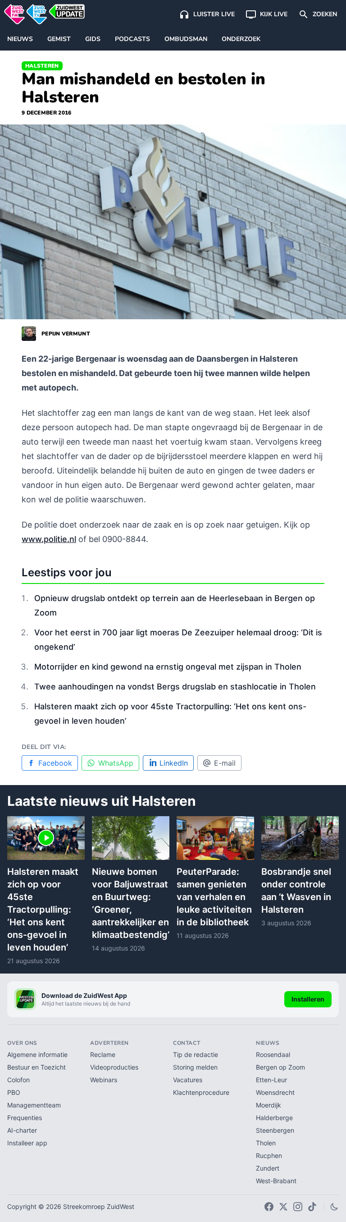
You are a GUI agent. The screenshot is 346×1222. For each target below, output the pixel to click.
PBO (13, 1092)
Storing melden (195, 1067)
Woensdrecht (275, 1092)
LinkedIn (173, 762)
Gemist (59, 39)
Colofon (18, 1080)
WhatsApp (115, 762)
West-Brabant (276, 1181)
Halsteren (42, 65)
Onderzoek (241, 39)
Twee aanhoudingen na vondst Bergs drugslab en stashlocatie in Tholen (175, 686)
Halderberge (274, 1117)
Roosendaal (273, 1054)
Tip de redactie (195, 1054)
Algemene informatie (37, 1054)
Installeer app (27, 1143)
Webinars (103, 1080)
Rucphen (269, 1155)
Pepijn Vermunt (65, 333)
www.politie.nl (49, 539)
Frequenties (24, 1117)
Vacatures (187, 1080)
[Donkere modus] (334, 1206)
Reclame (102, 1054)
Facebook (55, 762)
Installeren (307, 999)
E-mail (225, 762)
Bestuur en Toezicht (36, 1067)
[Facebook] (268, 1206)
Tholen (266, 1143)
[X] (283, 1206)
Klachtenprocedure (201, 1092)
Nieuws (20, 39)
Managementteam (34, 1105)
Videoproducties (114, 1067)
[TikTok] (312, 1206)
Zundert (267, 1168)
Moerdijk (268, 1105)
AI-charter (22, 1130)
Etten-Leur (271, 1080)
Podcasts (132, 39)
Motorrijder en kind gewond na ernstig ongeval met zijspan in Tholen (167, 666)
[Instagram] (297, 1206)
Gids (92, 39)
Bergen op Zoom (280, 1067)
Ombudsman (185, 39)
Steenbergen (275, 1130)
